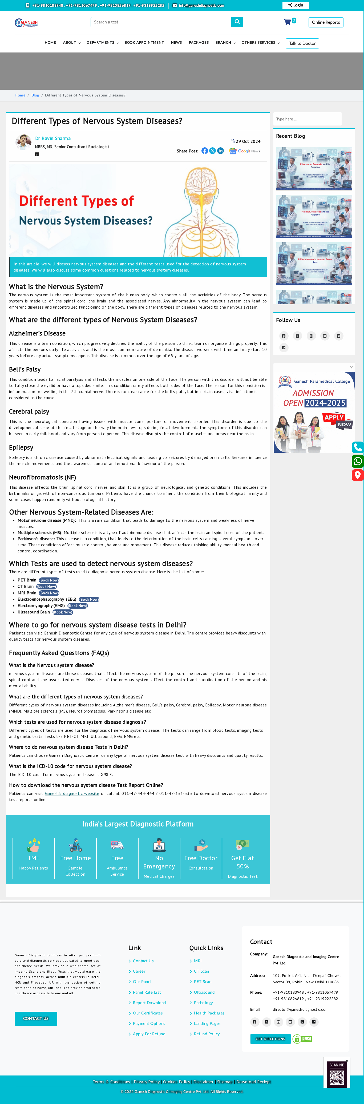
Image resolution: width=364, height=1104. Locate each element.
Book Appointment (144, 43)
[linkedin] (314, 1022)
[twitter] (212, 150)
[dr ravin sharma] (37, 154)
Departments (100, 43)
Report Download (149, 1003)
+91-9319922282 (149, 5)
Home (20, 95)
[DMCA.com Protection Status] (302, 1039)
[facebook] (204, 150)
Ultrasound (204, 992)
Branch (223, 43)
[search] (237, 22)
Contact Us (36, 1019)
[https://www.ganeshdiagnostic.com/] (26, 23)
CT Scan (201, 971)
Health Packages (209, 1013)
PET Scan (202, 982)
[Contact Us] (358, 449)
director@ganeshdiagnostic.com (301, 1010)
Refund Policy (207, 1034)
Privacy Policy (146, 1081)
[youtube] (325, 336)
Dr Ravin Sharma (53, 138)
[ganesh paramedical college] (314, 375)
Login (297, 5)
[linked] (220, 150)
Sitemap (225, 1081)
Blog (35, 95)
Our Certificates (148, 1013)
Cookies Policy (176, 1081)
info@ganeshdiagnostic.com (201, 5)
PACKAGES (199, 43)
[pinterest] (338, 336)
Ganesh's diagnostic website (72, 793)
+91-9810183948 (48, 5)
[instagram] (311, 336)
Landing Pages (207, 1024)
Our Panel (142, 982)
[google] (245, 150)
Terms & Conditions (111, 1081)
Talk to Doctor (302, 43)
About (69, 43)
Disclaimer (203, 1081)
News (176, 43)
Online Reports (326, 22)
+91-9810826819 (116, 5)
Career (139, 971)
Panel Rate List (147, 992)
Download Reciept (254, 1081)
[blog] (314, 150)
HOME (50, 43)
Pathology (203, 1003)
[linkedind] (284, 347)
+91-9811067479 (82, 5)
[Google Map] (358, 477)
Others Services (258, 43)
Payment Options (149, 1024)
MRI (198, 961)
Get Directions (270, 1039)
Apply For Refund (149, 1034)
